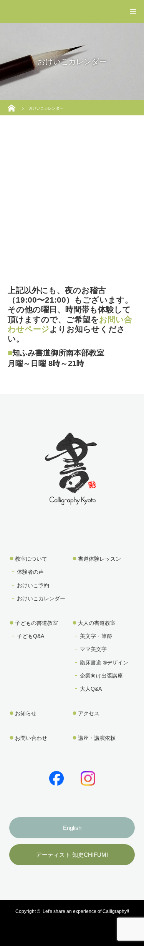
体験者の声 (30, 572)
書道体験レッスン (99, 559)
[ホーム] (12, 103)
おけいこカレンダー (41, 598)
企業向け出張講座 (101, 676)
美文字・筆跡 (96, 636)
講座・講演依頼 (97, 738)
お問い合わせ (31, 738)
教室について (31, 559)
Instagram (86, 777)
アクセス (88, 713)
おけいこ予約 (33, 585)
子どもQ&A (30, 636)
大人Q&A (91, 689)
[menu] (133, 11)
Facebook (55, 777)
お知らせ (25, 713)
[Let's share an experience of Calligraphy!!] (72, 499)
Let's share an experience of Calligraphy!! (86, 911)
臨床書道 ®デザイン (104, 663)
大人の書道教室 (97, 623)
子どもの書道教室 (36, 623)
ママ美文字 (93, 649)
